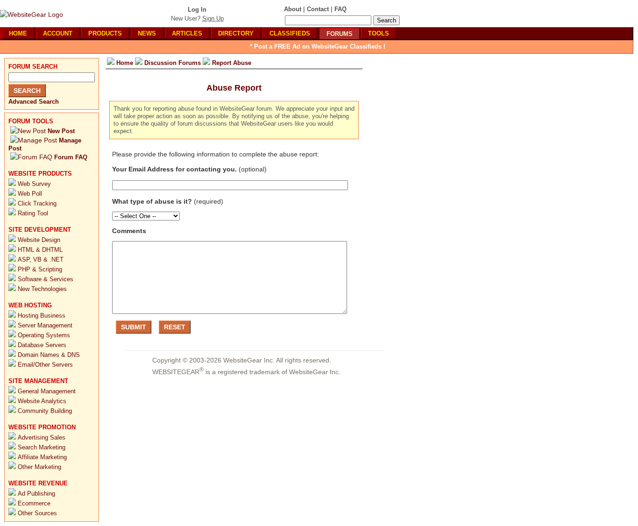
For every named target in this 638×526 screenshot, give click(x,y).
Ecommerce (34, 503)
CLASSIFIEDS (289, 33)
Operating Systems (44, 335)
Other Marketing (39, 466)
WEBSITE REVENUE (38, 483)
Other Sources (37, 513)
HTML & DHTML (40, 249)
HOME (18, 33)
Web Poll (30, 193)
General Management (47, 391)
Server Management (45, 325)
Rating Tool (33, 213)
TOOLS (378, 33)
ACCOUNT (57, 33)
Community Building (45, 410)
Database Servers (42, 344)
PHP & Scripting (40, 269)
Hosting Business (41, 315)
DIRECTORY (236, 33)
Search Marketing (41, 447)
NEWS (147, 33)
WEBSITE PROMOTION (42, 427)
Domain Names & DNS (49, 354)
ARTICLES (187, 33)
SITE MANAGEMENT (38, 380)
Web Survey (34, 183)
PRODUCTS (105, 33)
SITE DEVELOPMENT (39, 229)
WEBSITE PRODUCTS (40, 173)
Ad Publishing (36, 493)
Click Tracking (37, 203)
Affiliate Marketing (42, 457)
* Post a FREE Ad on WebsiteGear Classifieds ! (317, 46)
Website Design (39, 239)
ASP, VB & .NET (41, 259)
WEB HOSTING (30, 305)
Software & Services (45, 279)
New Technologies (42, 288)
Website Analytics (42, 401)
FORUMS (339, 33)
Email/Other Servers (45, 364)
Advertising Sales (41, 437)
